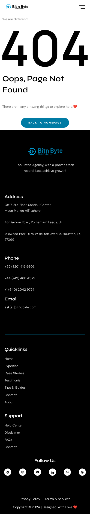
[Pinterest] (82, 472)
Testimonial (13, 380)
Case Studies (14, 373)
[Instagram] (22, 472)
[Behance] (67, 472)
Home (9, 359)
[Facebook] (7, 472)
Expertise (11, 366)
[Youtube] (37, 472)
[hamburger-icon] (82, 7)
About (9, 402)
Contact (11, 395)
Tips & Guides (15, 387)
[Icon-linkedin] (52, 472)
